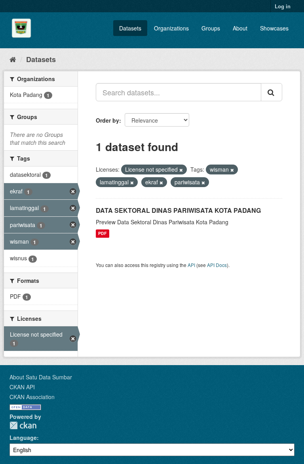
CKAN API (22, 387)
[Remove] (181, 170)
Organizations (171, 28)
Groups (210, 28)
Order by (107, 120)
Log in (283, 6)
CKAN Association (32, 397)
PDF (102, 234)
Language (23, 437)
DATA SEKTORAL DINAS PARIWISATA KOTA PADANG (178, 210)
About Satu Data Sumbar (41, 377)
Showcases (274, 28)
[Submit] (271, 92)
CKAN (23, 425)
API (191, 264)
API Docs (217, 264)
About (240, 28)
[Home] (13, 59)
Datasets (130, 28)
